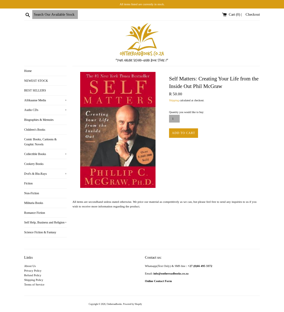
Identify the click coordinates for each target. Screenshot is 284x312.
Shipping (174, 100)
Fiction (28, 183)
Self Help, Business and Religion (45, 222)
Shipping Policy (33, 279)
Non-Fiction (31, 193)
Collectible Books (45, 154)
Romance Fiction (34, 212)
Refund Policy (32, 275)
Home (28, 70)
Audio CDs (45, 110)
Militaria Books (33, 203)
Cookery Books (33, 163)
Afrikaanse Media (45, 100)
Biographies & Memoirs (39, 119)
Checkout (253, 14)
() (235, 14)
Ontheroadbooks (114, 304)
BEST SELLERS (35, 90)
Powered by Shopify (132, 304)
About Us (30, 266)
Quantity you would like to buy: (186, 112)
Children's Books (34, 129)
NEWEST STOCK (36, 80)
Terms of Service (34, 284)
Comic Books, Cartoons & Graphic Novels (40, 142)
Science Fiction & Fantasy (40, 232)
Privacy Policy (33, 270)
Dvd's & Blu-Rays (45, 173)
